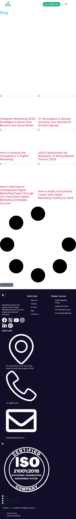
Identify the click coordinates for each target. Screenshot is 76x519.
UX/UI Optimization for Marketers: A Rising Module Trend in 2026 (56, 156)
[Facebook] (4, 320)
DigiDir (11, 508)
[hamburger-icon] (66, 4)
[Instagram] (22, 320)
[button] (6, 285)
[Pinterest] (10, 325)
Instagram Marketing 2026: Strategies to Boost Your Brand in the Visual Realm (18, 122)
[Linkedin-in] (4, 325)
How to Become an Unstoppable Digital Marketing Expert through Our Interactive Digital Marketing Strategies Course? (17, 195)
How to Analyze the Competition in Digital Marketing (14, 156)
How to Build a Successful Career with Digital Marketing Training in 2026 (55, 195)
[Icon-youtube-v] (16, 320)
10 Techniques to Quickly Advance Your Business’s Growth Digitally (54, 122)
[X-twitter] (10, 320)
